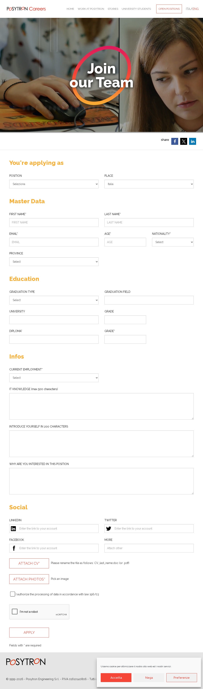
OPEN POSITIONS (169, 8)
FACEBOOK (16, 539)
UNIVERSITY (17, 311)
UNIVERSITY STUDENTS (136, 8)
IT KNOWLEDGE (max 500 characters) (33, 389)
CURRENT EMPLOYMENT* (26, 369)
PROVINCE (16, 253)
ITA (188, 9)
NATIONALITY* (161, 233)
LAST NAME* (112, 214)
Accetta (116, 677)
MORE (108, 539)
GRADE (109, 311)
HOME (70, 8)
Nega (149, 677)
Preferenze (181, 677)
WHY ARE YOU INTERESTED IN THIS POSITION (39, 464)
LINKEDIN (15, 520)
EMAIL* (13, 233)
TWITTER (110, 520)
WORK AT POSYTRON (91, 8)
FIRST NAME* (17, 214)
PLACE (108, 175)
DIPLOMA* (15, 331)
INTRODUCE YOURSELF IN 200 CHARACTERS (38, 426)
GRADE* (109, 331)
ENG (195, 9)
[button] (174, 141)
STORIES (113, 8)
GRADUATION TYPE (22, 291)
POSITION (15, 175)
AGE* (107, 233)
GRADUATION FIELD (117, 291)
